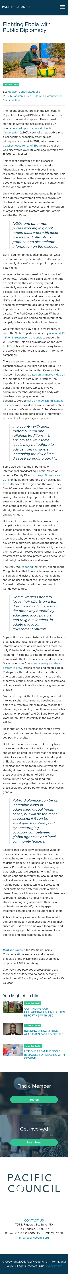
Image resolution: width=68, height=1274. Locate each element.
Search (34, 1099)
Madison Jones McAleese (24, 92)
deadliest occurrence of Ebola (22, 145)
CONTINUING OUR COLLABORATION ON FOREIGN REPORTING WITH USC (44, 1012)
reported (27, 567)
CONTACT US (34, 1220)
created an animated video (44, 374)
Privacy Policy (53, 1266)
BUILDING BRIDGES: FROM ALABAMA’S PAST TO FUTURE (43, 1032)
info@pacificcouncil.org (34, 1237)
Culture (37, 96)
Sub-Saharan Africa (19, 96)
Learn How (34, 1142)
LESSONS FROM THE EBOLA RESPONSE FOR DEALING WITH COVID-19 (44, 1054)
